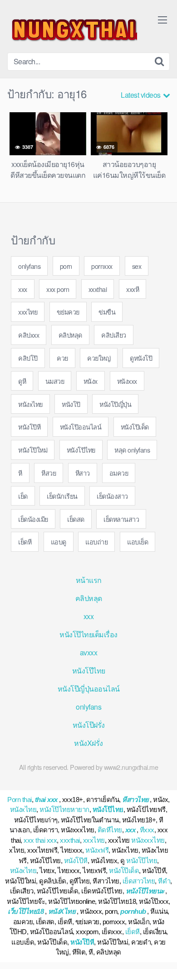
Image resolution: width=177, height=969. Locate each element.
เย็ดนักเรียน (62, 496)
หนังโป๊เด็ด (135, 426)
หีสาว (82, 472)
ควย (62, 358)
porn (66, 266)
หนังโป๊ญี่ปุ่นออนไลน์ (89, 688)
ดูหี (22, 381)
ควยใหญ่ (98, 358)
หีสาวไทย (135, 799)
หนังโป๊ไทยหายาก (64, 809)
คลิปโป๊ (28, 358)
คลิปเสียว (113, 334)
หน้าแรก (89, 580)
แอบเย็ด (137, 541)
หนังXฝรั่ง (88, 743)
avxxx (89, 652)
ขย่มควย (68, 311)
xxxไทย (27, 311)
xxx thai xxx (40, 840)
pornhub (133, 911)
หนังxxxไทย (148, 840)
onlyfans (29, 266)
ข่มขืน (106, 311)
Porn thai (19, 799)
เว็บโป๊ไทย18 (26, 911)
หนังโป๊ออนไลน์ (81, 426)
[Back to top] (161, 949)
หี (20, 472)
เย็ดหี (24, 541)
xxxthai (97, 289)
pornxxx (102, 266)
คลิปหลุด (70, 334)
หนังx (91, 381)
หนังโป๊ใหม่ (32, 449)
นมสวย (54, 381)
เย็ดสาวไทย (139, 881)
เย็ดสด (75, 519)
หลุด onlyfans (132, 449)
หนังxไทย (30, 404)
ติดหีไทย (110, 830)
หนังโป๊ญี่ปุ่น (115, 404)
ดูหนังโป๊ (141, 358)
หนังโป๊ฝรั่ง (89, 725)
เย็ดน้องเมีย (33, 519)
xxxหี (132, 289)
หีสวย (48, 472)
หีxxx (147, 830)
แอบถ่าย (96, 541)
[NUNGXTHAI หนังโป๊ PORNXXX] (72, 29)
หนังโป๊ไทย (81, 449)
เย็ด (23, 496)
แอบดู (58, 541)
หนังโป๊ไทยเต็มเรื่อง (88, 634)
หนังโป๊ (71, 404)
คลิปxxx (28, 334)
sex (137, 266)
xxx (22, 289)
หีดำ (164, 881)
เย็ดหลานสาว (121, 519)
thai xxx (46, 799)
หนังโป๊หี (29, 426)
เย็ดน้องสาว (112, 496)
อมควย (118, 472)
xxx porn (57, 289)
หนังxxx (127, 381)
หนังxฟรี (96, 850)
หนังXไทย (62, 911)
